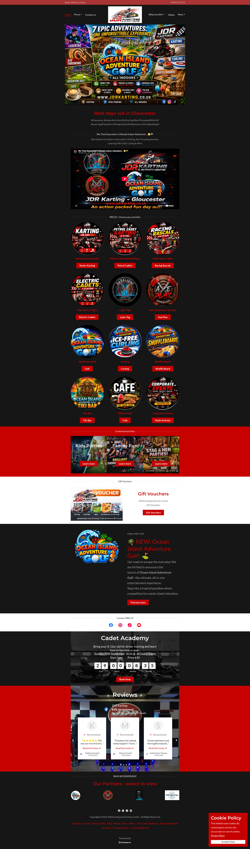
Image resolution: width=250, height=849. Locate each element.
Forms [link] (87, 823)
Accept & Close (228, 842)
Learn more (89, 463)
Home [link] (68, 14)
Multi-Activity (163, 420)
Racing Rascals (163, 265)
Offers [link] (132, 823)
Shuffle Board (162, 368)
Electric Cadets (87, 317)
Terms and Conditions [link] (147, 823)
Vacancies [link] (106, 827)
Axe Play (163, 317)
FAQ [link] (109, 823)
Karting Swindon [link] (121, 827)
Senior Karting (87, 265)
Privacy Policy (218, 835)
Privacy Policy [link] (99, 823)
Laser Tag (125, 317)
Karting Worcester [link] (169, 823)
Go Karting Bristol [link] (140, 827)
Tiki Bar (87, 420)
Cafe (125, 420)
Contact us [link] (90, 14)
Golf (87, 368)
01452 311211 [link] (178, 2)
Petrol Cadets (124, 265)
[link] (125, 14)
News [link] (124, 823)
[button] (78, 14)
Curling (125, 368)
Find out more (138, 602)
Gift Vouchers (153, 512)
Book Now (125, 679)
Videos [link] (171, 14)
